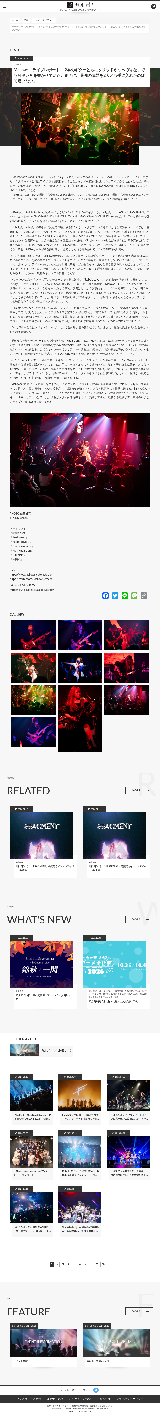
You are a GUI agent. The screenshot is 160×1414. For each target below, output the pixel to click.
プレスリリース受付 (28, 1399)
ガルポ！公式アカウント (76, 1390)
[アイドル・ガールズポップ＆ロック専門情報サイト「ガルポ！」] (80, 4)
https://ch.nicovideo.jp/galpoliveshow (32, 590)
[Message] (134, 595)
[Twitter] (115, 595)
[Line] (125, 595)
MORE (136, 790)
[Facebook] (105, 595)
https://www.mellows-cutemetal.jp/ (31, 574)
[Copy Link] (144, 595)
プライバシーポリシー (130, 1399)
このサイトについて (81, 1399)
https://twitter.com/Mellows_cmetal (31, 579)
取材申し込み (55, 1399)
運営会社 (105, 1399)
